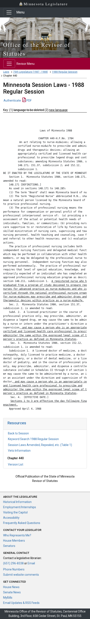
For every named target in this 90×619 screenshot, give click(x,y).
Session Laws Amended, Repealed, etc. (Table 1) (40, 445)
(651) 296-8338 (13, 563)
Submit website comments (21, 574)
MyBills (7, 597)
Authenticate (12, 100)
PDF (29, 100)
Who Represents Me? (17, 535)
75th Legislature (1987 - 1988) (30, 71)
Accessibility (11, 517)
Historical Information (17, 502)
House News (11, 587)
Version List (15, 464)
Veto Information (19, 450)
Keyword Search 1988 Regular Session (33, 439)
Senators (9, 546)
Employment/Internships (19, 507)
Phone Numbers (13, 569)
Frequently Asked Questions (21, 523)
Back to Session (18, 433)
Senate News (12, 592)
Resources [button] (17, 423)
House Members (14, 540)
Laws (6, 71)
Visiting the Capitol (15, 512)
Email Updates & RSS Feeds (21, 602)
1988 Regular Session (64, 71)
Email (31, 563)
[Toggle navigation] (9, 12)
